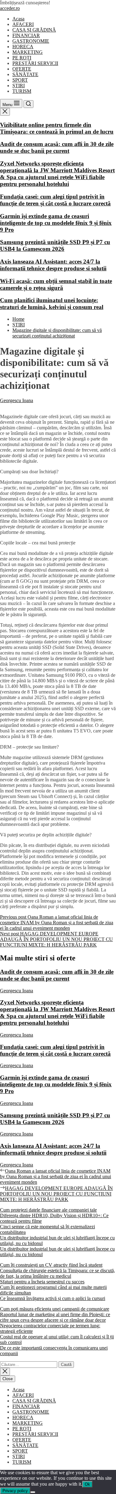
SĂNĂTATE (25, 74)
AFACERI (23, 24)
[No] (32, 1492)
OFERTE (21, 68)
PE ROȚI (21, 57)
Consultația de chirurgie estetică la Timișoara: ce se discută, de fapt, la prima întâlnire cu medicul (57, 1273)
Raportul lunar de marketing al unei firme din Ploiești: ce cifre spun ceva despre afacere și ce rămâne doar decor (55, 1317)
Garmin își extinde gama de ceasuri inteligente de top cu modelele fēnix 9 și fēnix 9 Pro (56, 223)
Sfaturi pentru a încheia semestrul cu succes (42, 1281)
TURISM (21, 91)
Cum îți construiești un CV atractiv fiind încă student (51, 1265)
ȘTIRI (18, 85)
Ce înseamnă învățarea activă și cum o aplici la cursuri (52, 1298)
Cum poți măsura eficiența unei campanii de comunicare (54, 1309)
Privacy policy (15, 1490)
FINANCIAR (26, 35)
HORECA (22, 46)
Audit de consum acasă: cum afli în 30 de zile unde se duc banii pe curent (57, 147)
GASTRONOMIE (30, 41)
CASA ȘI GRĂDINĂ (34, 29)
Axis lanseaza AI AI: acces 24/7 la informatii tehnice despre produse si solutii (53, 265)
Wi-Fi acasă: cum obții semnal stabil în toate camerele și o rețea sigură (56, 284)
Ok (87, 1484)
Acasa (18, 18)
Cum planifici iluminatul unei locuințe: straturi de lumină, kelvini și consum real (51, 303)
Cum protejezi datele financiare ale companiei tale (48, 1210)
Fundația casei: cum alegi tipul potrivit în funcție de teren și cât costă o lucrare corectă (55, 200)
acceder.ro (10, 8)
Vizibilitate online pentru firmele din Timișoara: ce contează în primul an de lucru (57, 128)
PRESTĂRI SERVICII (35, 63)
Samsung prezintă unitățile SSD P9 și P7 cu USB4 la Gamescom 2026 (55, 245)
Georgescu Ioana (16, 400)
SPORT (20, 80)
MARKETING (27, 52)
